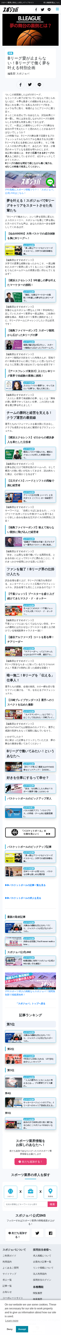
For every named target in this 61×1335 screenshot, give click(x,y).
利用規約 (7, 1261)
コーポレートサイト (13, 1297)
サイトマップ (9, 1273)
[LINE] (49, 9)
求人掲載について (42, 1255)
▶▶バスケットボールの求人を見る (23, 898)
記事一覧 (7, 1285)
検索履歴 (37, 1299)
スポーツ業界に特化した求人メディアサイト (17, 2)
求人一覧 (7, 1279)
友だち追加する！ (32, 1161)
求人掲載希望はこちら (51, 2)
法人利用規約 (40, 1273)
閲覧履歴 (37, 1293)
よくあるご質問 (11, 1267)
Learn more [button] (11, 1320)
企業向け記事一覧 (42, 1261)
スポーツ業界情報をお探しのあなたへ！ (30, 1143)
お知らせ (7, 1291)
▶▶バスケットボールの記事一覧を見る (25, 885)
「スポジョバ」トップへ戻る (30, 1003)
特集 (10, 53)
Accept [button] (22, 1329)
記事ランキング (30, 1015)
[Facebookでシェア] (36, 9)
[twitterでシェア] (43, 9)
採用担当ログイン (42, 1279)
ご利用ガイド (9, 1255)
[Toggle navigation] (57, 9)
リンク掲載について (43, 1267)
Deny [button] (10, 1329)
